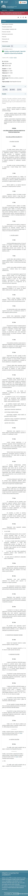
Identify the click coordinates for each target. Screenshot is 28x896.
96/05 (15, 57)
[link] (4, 10)
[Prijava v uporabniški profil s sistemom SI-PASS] (23, 2)
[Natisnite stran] (25, 17)
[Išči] (16, 2)
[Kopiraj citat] (12, 46)
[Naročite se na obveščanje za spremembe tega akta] (18, 17)
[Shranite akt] (21, 17)
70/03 (11, 57)
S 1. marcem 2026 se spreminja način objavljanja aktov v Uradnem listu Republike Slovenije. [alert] (14, 13)
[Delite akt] (23, 17)
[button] (14, 46)
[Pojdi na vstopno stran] (4, 3)
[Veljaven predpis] (3, 51)
